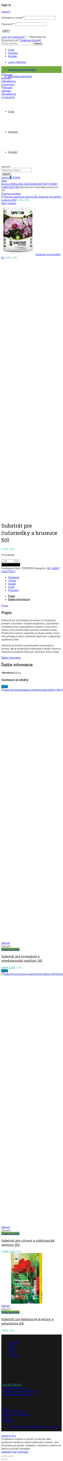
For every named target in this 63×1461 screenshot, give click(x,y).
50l (17, 187)
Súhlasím (6, 1451)
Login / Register (17, 61)
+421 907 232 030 (11, 1384)
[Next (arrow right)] (6, 1459)
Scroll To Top (8, 1435)
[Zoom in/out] (12, 1455)
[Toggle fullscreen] (9, 1455)
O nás (11, 49)
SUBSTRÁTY (42, 183)
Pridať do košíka (11, 564)
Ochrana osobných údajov (22, 69)
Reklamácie (7, 1420)
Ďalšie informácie (19, 599)
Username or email (12, 17)
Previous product (11, 193)
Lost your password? (13, 36)
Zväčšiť (5, 516)
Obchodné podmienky (20, 76)
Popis (11, 596)
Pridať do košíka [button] (10, 949)
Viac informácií (20, 1451)
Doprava (13, 52)
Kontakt (12, 56)
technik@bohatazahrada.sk (17, 1394)
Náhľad (5, 943)
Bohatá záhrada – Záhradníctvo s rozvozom (34, 1426)
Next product (8, 203)
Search (37, 43)
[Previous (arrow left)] (2, 1459)
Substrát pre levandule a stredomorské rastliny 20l (21, 958)
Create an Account (30, 40)
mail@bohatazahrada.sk (15, 1388)
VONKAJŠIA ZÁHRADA (22, 183)
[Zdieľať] (6, 1455)
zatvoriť (5, 11)
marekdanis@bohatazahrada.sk (19, 1391)
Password (7, 23)
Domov (5, 183)
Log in (6, 30)
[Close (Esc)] (2, 1455)
